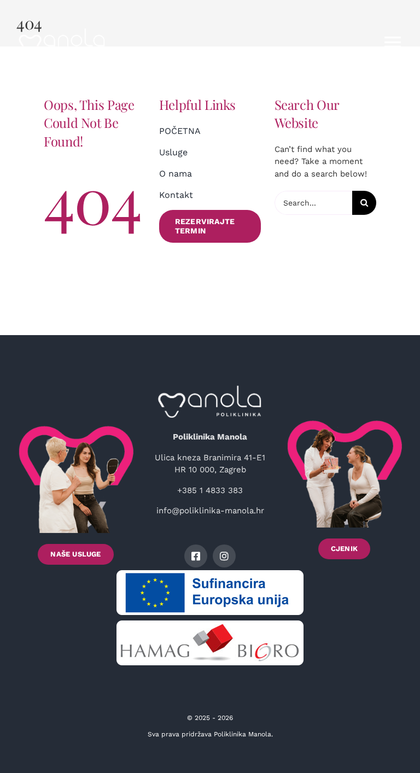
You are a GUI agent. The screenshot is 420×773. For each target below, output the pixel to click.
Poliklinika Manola (242, 734)
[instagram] (224, 555)
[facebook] (195, 555)
